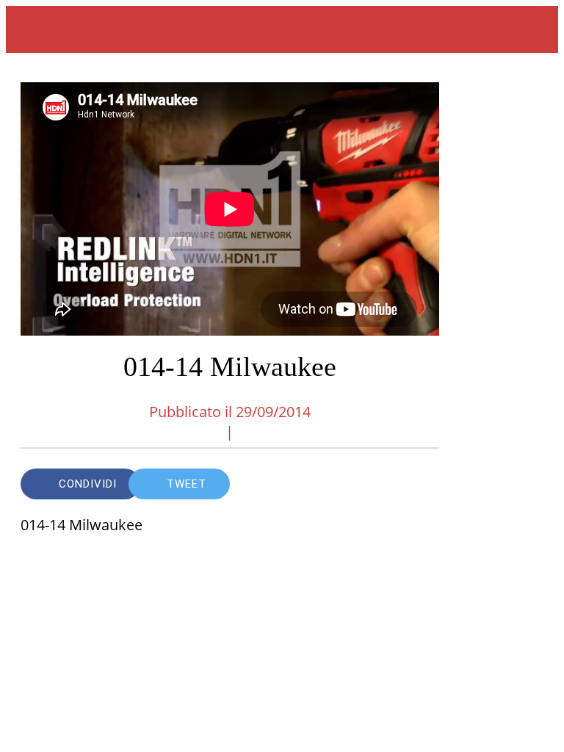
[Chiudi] (29, 29)
